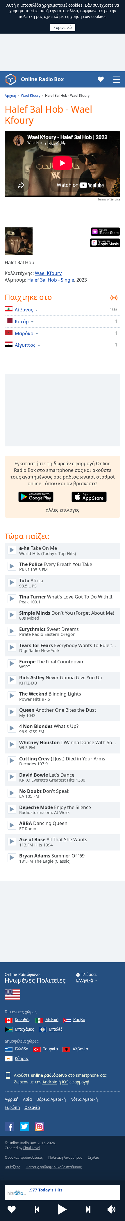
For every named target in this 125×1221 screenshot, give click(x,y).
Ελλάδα (21, 1049)
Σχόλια (93, 1157)
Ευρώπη (12, 1107)
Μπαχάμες (24, 1029)
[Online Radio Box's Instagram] (39, 1126)
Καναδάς (23, 1019)
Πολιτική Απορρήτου (65, 1157)
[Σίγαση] (113, 1209)
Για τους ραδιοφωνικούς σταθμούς (54, 1167)
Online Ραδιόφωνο (35, 978)
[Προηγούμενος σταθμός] (37, 1209)
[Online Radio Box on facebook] (9, 1126)
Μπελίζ (56, 1029)
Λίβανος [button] (24, 309)
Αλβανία (80, 1049)
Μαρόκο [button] (24, 333)
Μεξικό (51, 1019)
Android (49, 1082)
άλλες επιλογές (62, 510)
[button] (62, 1209)
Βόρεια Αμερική (51, 1099)
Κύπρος (22, 1058)
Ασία (27, 1099)
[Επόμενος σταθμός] (88, 1209)
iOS (65, 1082)
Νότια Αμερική (84, 1099)
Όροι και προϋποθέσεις (24, 1157)
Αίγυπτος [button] (25, 345)
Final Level (31, 1147)
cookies (75, 5)
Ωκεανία (32, 1107)
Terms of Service (109, 199)
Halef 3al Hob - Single (50, 280)
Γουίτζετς (12, 1167)
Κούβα (79, 1019)
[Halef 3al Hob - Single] (19, 241)
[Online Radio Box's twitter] (24, 1126)
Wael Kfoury (48, 273)
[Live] (12, 550)
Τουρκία (50, 1049)
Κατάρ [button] (22, 321)
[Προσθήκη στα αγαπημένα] (12, 1209)
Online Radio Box (42, 79)
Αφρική (11, 1099)
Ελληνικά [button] (84, 980)
